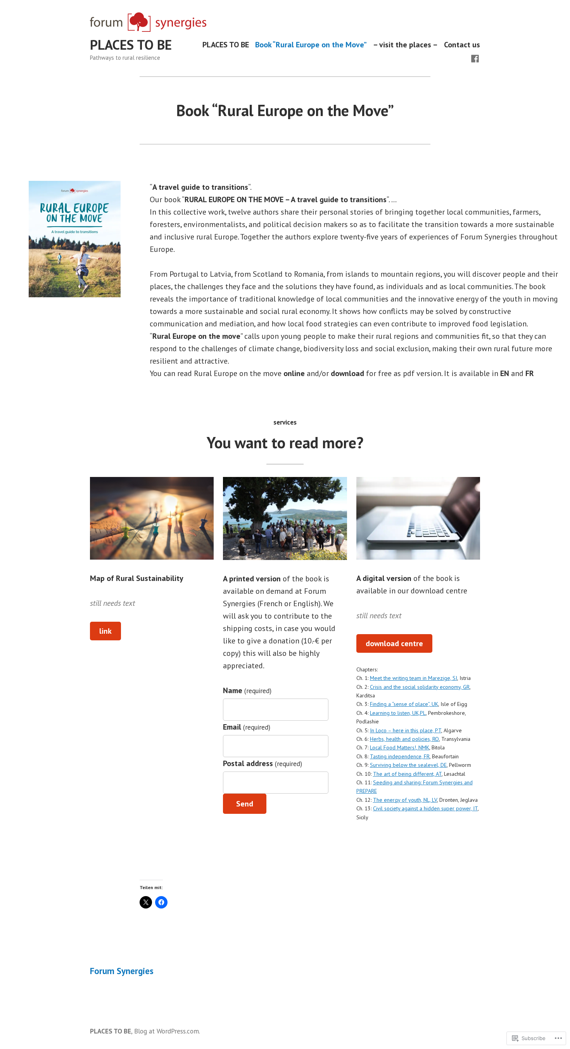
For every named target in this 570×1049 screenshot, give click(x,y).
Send (244, 804)
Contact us (462, 45)
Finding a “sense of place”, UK (404, 703)
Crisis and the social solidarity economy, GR (420, 686)
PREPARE (366, 790)
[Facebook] (475, 58)
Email (246, 727)
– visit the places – (405, 45)
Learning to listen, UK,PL (398, 712)
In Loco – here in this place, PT (405, 730)
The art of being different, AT (407, 773)
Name (247, 690)
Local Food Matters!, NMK (399, 747)
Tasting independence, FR (400, 756)
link (105, 631)
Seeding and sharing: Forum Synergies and (423, 782)
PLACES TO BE (131, 45)
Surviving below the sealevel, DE (408, 764)
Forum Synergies (122, 970)
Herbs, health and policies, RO (404, 738)
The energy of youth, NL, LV (405, 799)
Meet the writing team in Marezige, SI (413, 677)
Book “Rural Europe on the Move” (311, 45)
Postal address (262, 763)
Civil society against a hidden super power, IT (425, 808)
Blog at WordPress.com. (167, 1030)
